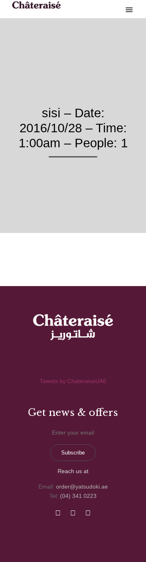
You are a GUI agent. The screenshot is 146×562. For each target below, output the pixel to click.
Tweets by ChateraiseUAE (73, 381)
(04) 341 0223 (78, 496)
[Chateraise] (36, 5)
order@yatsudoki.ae (82, 486)
